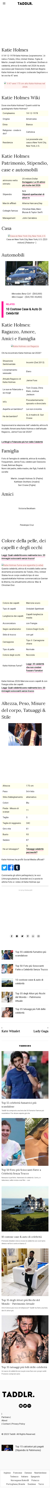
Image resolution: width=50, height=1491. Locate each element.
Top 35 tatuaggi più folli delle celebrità (24, 1367)
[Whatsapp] (33, 936)
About (4, 1420)
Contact (6, 1423)
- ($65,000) (27, 293)
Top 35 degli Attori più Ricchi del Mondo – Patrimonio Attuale (30, 997)
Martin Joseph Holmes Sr (23, 478)
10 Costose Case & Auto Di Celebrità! (24, 311)
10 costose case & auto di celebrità (22, 1236)
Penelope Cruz (27, 525)
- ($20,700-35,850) (27, 297)
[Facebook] (11, 936)
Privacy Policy (18, 1423)
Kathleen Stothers (22, 481)
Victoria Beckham (26, 508)
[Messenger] (17, 936)
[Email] (38, 936)
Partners (6, 1417)
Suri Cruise (23, 485)
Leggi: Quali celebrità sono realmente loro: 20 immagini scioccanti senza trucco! (23, 557)
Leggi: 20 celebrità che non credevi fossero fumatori (35, 667)
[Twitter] (22, 936)
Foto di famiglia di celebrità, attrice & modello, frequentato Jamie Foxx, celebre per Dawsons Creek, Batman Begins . (24, 461)
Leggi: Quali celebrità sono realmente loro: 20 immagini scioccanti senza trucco (23, 689)
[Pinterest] (28, 936)
